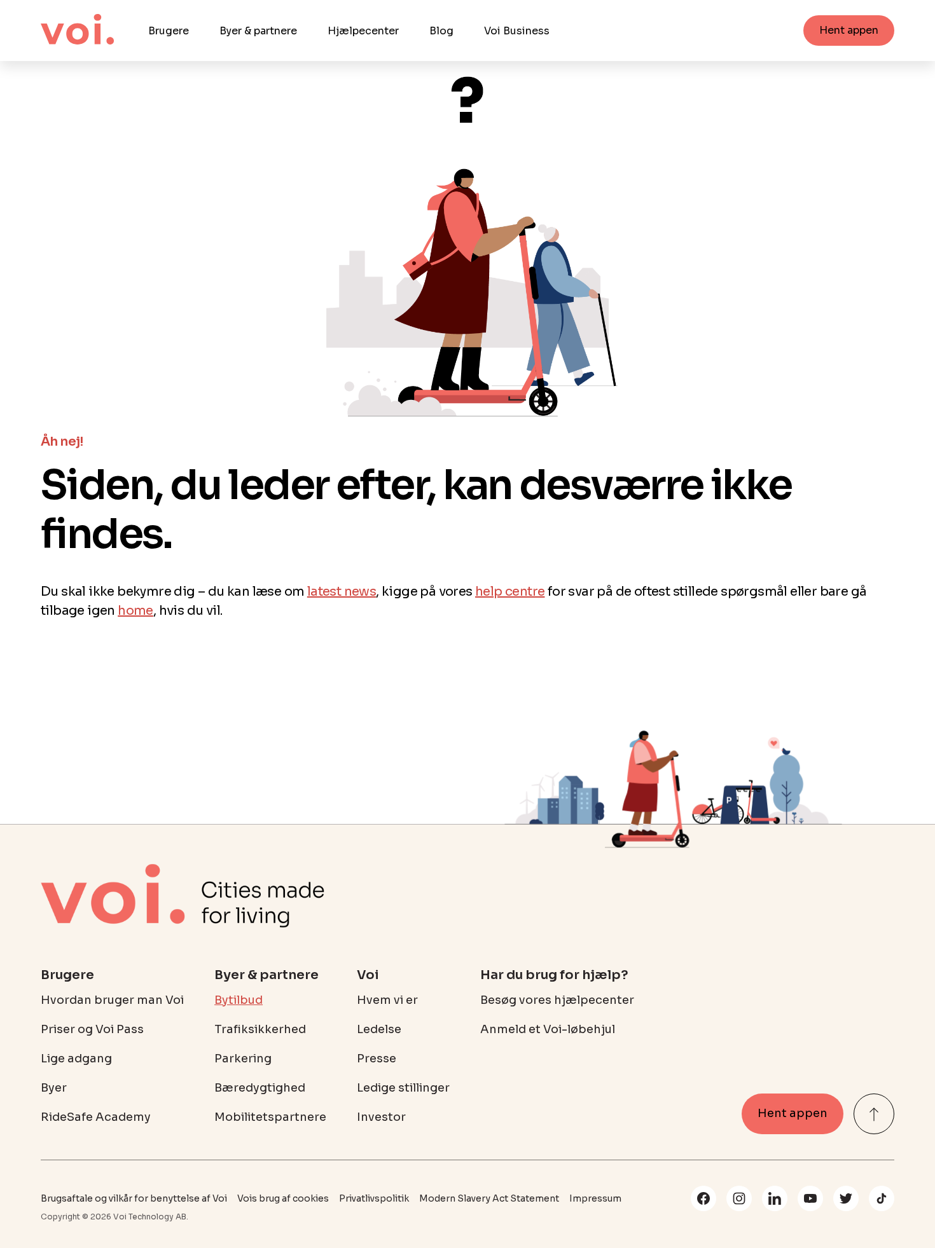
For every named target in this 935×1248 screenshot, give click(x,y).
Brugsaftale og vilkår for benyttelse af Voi (134, 1198)
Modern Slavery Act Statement (489, 1198)
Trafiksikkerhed (260, 1029)
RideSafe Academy (96, 1117)
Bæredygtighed (259, 1088)
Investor (381, 1117)
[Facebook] (703, 1198)
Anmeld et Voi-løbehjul (547, 1029)
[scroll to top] (874, 1114)
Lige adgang (76, 1059)
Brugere (168, 31)
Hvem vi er (387, 1000)
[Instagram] (739, 1198)
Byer (54, 1088)
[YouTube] (810, 1198)
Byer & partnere (258, 31)
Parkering (243, 1059)
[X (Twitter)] (846, 1198)
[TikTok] (881, 1198)
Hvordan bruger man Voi (112, 1000)
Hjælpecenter (363, 31)
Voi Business (517, 31)
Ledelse (379, 1029)
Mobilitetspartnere (270, 1117)
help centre (509, 592)
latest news (341, 592)
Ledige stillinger (403, 1088)
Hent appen (848, 30)
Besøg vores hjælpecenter (557, 1000)
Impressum (595, 1198)
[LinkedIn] (774, 1198)
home (135, 611)
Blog (441, 31)
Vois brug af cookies (283, 1198)
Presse (376, 1059)
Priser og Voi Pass (92, 1029)
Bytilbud (238, 1000)
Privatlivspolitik (374, 1198)
